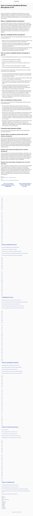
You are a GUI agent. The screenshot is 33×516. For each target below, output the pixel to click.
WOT (2, 500)
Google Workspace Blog (9, 244)
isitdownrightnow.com (5, 499)
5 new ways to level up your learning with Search (9, 433)
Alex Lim (3, 176)
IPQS (2, 498)
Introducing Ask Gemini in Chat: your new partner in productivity (12, 373)
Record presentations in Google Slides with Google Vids (10, 365)
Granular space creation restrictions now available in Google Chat (12, 371)
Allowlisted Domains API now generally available (9, 369)
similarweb (3, 507)
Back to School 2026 (5, 429)
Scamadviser (4, 501)
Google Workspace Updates (10, 362)
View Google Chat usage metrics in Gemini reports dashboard (11, 367)
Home (1, 180)
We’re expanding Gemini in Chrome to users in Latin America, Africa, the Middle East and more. (16, 491)
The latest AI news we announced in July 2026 (9, 249)
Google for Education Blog (10, 427)
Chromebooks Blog (7, 297)
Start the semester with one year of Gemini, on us (9, 431)
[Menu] (1, 1)
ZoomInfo (3, 505)
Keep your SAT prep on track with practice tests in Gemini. (11, 435)
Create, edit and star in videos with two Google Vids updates (11, 251)
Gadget (4, 180)
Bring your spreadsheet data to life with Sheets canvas (10, 247)
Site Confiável (4, 508)
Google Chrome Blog (8, 482)
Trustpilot (3, 506)
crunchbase (3, 497)
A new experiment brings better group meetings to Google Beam (12, 255)
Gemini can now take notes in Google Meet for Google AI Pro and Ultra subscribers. (15, 253)
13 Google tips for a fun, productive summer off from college (11, 437)
